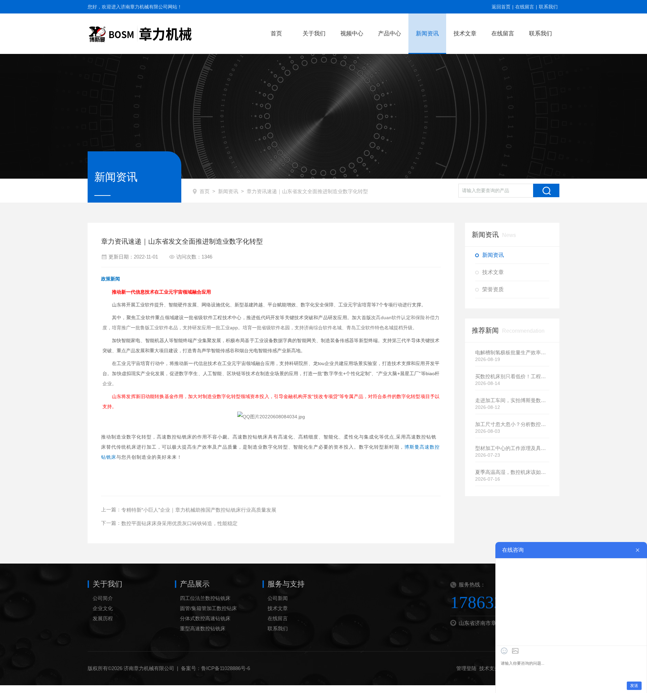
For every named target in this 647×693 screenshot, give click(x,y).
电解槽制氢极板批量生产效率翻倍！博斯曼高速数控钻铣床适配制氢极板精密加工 (512, 352)
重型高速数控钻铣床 (202, 628)
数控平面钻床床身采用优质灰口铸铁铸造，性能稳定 (179, 523)
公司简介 (103, 598)
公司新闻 (278, 598)
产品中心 (389, 33)
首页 (276, 33)
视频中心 (351, 33)
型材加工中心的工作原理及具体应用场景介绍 (512, 448)
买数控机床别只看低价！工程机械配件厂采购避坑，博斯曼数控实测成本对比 (512, 376)
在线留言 (524, 6)
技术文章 (465, 33)
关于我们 (314, 33)
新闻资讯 (427, 33)
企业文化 (103, 608)
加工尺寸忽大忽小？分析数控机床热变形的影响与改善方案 (512, 424)
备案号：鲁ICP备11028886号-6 (215, 668)
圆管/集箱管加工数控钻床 (208, 608)
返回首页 (501, 6)
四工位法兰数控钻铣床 (205, 598)
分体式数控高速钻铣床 (205, 618)
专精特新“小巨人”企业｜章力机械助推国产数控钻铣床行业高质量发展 (198, 510)
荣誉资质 (493, 289)
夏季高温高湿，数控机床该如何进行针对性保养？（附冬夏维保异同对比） (512, 472)
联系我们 (548, 6)
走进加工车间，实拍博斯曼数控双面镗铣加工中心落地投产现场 (512, 400)
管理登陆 (466, 668)
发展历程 (103, 618)
